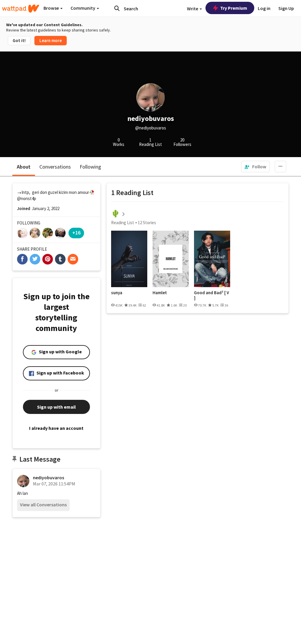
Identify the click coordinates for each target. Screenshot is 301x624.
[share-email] (73, 259)
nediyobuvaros (48, 477)
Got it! (19, 40)
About (24, 166)
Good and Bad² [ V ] (211, 295)
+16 (76, 232)
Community (83, 8)
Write (193, 8)
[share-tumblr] (60, 259)
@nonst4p (26, 198)
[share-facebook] (22, 259)
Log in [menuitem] (264, 8)
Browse (52, 8)
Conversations (55, 166)
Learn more (50, 40)
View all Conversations (43, 504)
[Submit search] (117, 8)
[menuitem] (255, 166)
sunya (116, 292)
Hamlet (160, 292)
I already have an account (56, 428)
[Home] (20, 8)
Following (90, 166)
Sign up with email (56, 407)
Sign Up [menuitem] (286, 8)
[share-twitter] (35, 259)
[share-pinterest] (47, 259)
